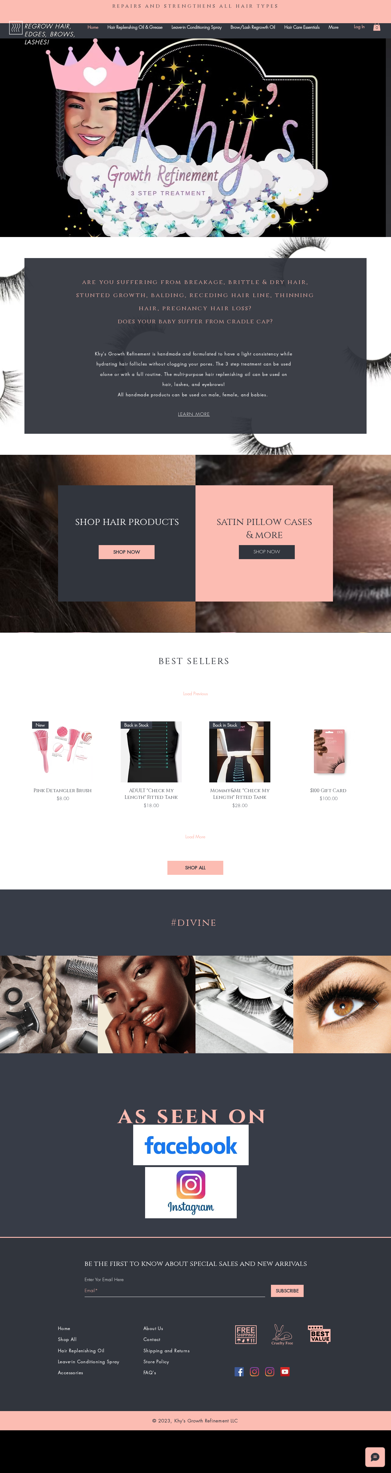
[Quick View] (328, 751)
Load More (195, 836)
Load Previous (195, 693)
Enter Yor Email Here (104, 1279)
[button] (377, 26)
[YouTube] (285, 1371)
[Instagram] (254, 1371)
